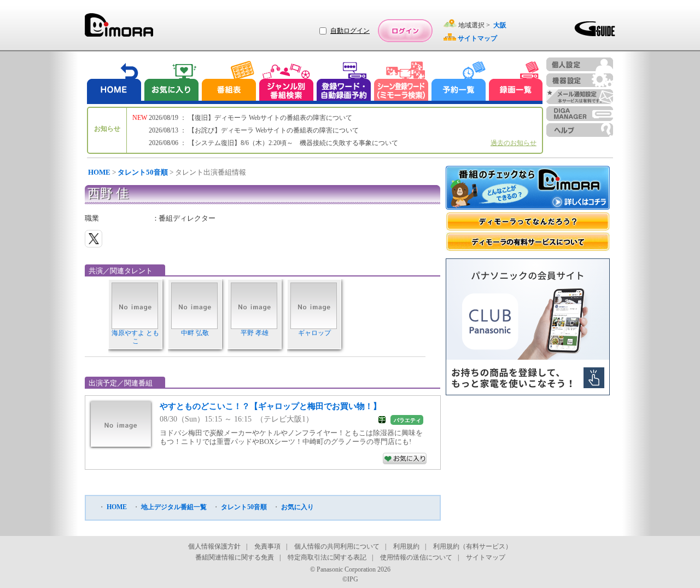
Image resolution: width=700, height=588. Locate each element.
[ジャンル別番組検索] (286, 82)
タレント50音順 (143, 172)
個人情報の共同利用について (337, 546)
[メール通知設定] (579, 96)
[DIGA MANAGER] (579, 113)
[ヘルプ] (579, 130)
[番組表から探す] (228, 82)
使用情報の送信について (416, 557)
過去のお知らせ (513, 143)
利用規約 (406, 546)
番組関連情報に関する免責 (234, 557)
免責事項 (267, 546)
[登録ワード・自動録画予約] (344, 82)
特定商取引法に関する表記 (327, 557)
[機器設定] (579, 80)
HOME (99, 172)
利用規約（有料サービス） (472, 546)
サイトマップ (485, 557)
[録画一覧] (515, 82)
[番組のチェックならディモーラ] (528, 189)
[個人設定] (579, 64)
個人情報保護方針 (214, 546)
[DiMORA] (119, 28)
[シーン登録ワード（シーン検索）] (401, 82)
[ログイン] (405, 30)
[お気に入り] (170, 82)
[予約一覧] (458, 82)
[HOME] (114, 82)
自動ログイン (350, 30)
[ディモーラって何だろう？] (528, 221)
